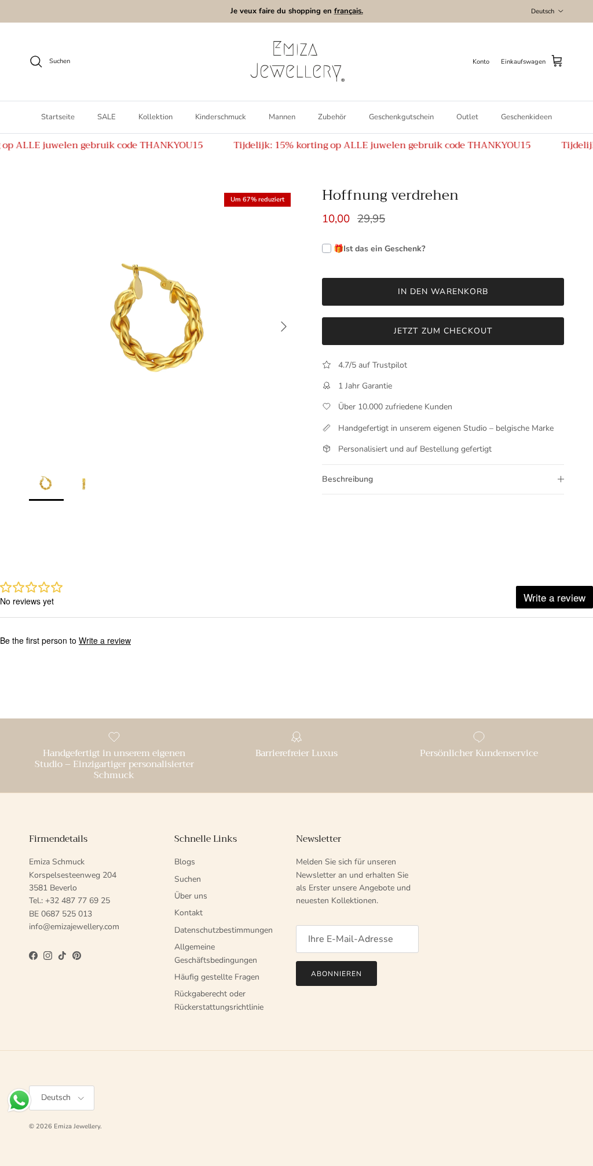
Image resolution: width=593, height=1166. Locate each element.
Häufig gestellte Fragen (216, 976)
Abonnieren (336, 973)
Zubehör (332, 117)
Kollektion (155, 117)
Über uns (190, 895)
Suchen (187, 879)
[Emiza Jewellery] (296, 61)
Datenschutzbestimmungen (223, 930)
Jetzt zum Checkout (443, 330)
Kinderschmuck (220, 117)
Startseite (58, 117)
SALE (106, 117)
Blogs (184, 861)
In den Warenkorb (443, 291)
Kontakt (188, 912)
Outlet (467, 117)
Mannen (282, 117)
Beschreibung (347, 479)
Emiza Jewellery (77, 1126)
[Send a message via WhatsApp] (19, 1100)
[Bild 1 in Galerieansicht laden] (162, 320)
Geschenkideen (526, 117)
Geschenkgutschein (401, 117)
